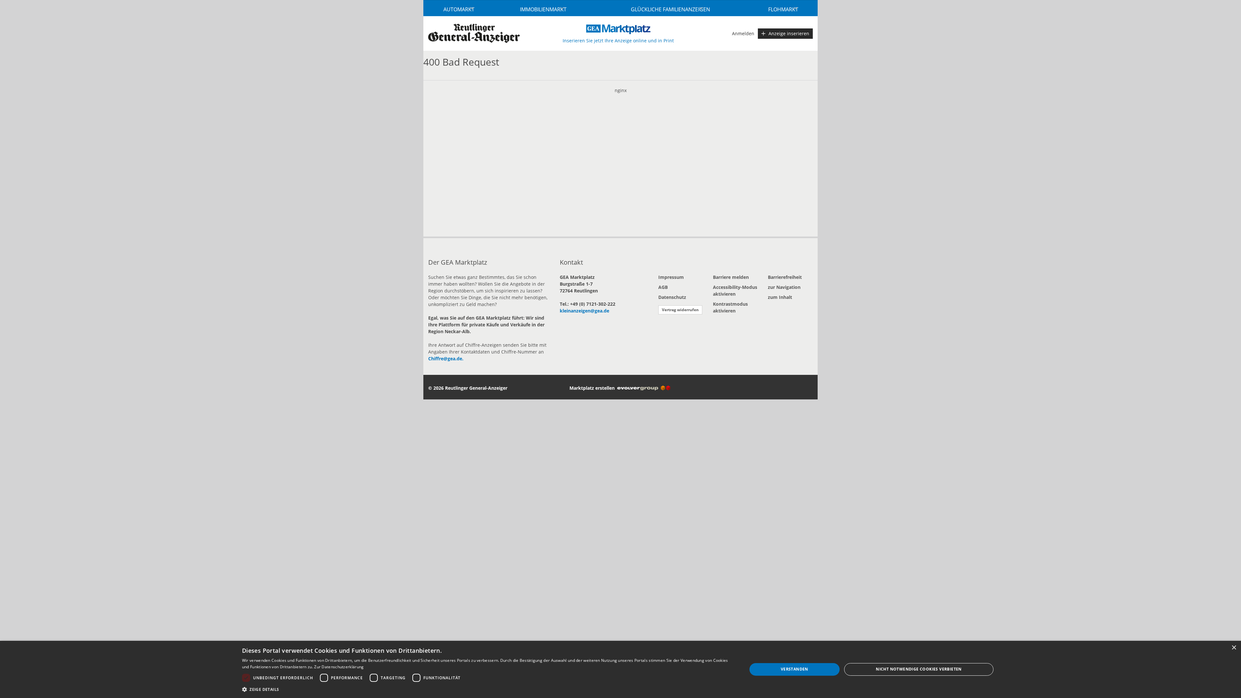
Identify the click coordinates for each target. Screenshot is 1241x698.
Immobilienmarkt (543, 9)
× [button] (1233, 647)
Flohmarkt (783, 9)
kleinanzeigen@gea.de (584, 311)
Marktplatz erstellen (593, 388)
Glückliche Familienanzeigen (670, 9)
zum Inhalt (780, 297)
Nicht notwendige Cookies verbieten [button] (919, 669)
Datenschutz (672, 297)
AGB (663, 287)
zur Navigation (784, 287)
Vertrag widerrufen (680, 309)
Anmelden (743, 33)
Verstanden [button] (794, 669)
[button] (487, 689)
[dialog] (620, 669)
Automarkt (458, 9)
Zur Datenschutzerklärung (339, 667)
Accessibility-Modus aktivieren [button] (735, 290)
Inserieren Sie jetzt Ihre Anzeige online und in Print (618, 40)
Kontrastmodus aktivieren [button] (730, 307)
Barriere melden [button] (731, 277)
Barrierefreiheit (785, 277)
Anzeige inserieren (789, 33)
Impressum (671, 277)
